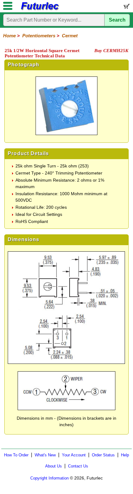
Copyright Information (49, 478)
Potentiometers (38, 35)
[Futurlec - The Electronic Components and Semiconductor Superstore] (40, 9)
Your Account (74, 455)
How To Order (16, 455)
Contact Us (78, 466)
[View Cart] (126, 7)
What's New (45, 455)
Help (125, 455)
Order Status (103, 455)
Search (117, 20)
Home (9, 35)
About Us (53, 466)
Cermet (70, 35)
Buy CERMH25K (111, 50)
